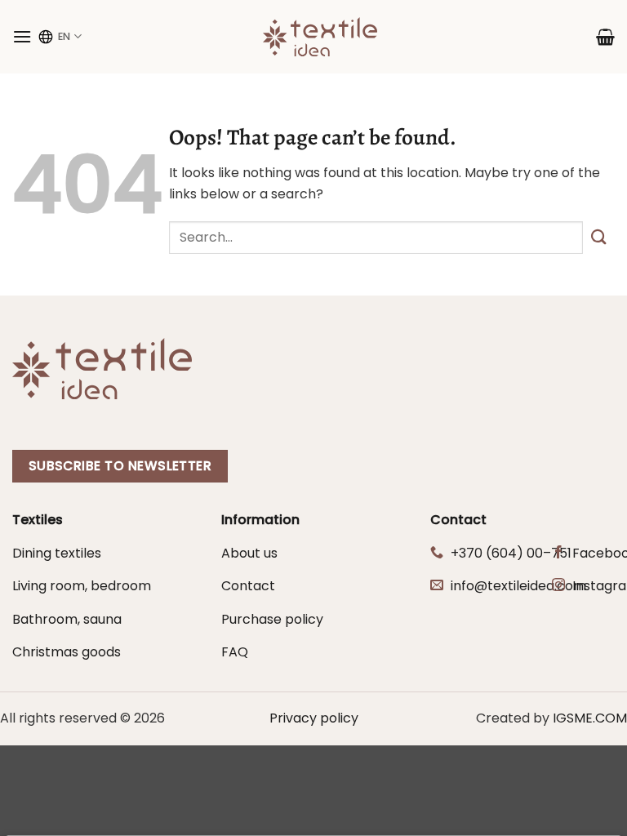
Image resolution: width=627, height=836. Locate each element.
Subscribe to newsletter (120, 465)
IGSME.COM (590, 718)
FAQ (234, 652)
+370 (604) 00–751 (511, 553)
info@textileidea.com (518, 585)
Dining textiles (56, 553)
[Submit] (599, 238)
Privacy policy (313, 718)
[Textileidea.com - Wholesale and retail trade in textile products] (320, 36)
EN (64, 36)
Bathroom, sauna (67, 619)
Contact (248, 585)
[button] (22, 36)
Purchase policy (272, 619)
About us (249, 553)
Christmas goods (66, 652)
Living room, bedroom (81, 585)
